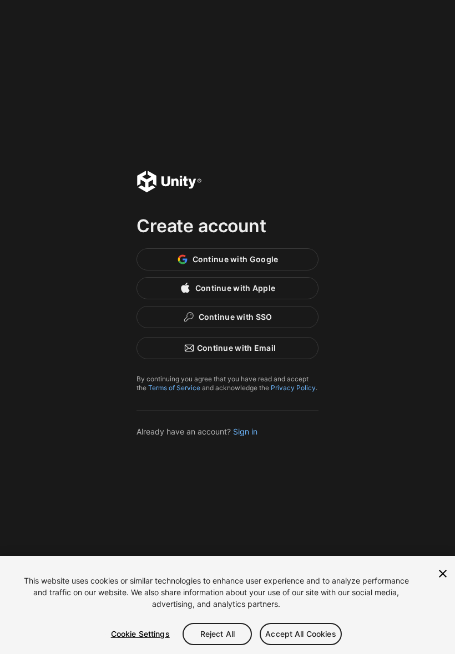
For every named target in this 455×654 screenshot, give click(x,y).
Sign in (245, 431)
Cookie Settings (140, 633)
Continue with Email (236, 347)
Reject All (217, 633)
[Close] (442, 573)
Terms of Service (174, 388)
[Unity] (169, 183)
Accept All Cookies (300, 633)
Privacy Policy (293, 388)
